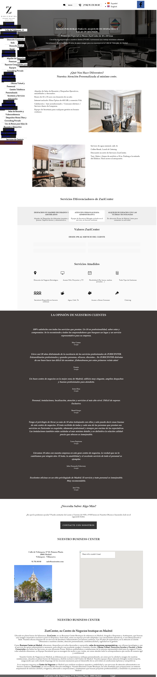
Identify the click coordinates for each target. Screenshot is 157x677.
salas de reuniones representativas (103, 645)
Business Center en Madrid (31, 645)
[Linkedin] (149, 4)
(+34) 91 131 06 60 (91, 5)
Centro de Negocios (47, 665)
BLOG (70, 5)
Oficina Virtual (103, 647)
